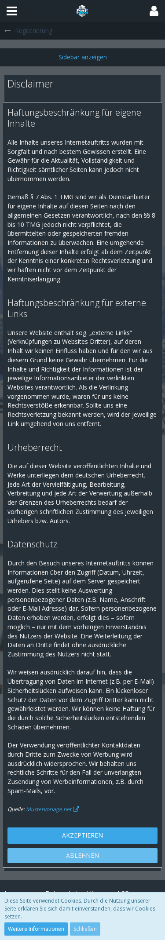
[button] (11, 11)
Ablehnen (82, 855)
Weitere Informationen (36, 929)
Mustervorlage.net (48, 809)
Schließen (85, 929)
